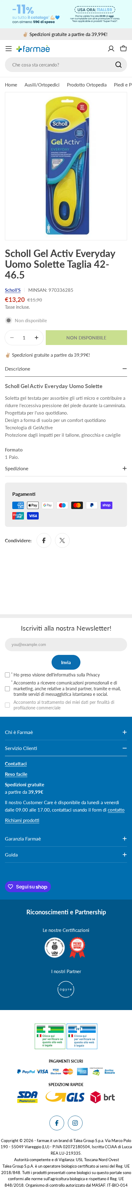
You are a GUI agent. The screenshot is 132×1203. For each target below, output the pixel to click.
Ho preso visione (57, 674)
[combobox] (66, 64)
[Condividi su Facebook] (44, 540)
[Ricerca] (118, 64)
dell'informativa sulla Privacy (73, 674)
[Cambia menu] (8, 48)
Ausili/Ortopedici (42, 84)
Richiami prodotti (22, 820)
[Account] (111, 48)
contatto (116, 809)
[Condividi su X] (62, 540)
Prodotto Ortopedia (87, 84)
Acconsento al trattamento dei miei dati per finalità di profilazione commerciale (64, 705)
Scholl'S (13, 290)
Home (11, 84)
